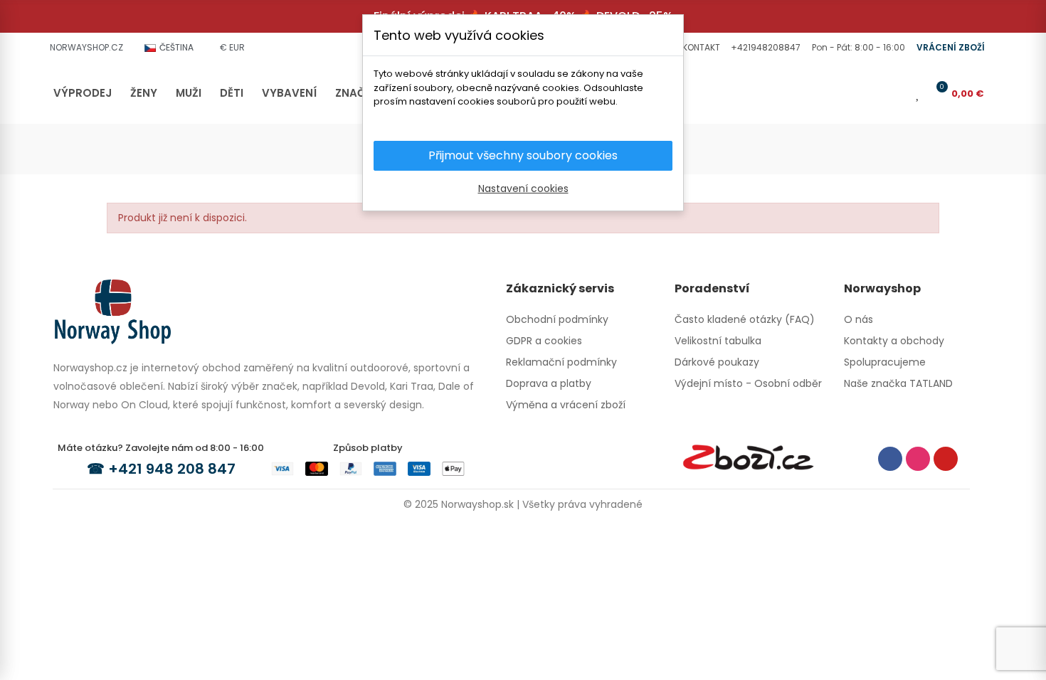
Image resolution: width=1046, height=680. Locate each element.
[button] (699, 48)
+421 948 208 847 (172, 469)
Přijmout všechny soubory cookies (523, 155)
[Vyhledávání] (874, 93)
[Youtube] (946, 459)
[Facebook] (890, 459)
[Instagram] (918, 459)
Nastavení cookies (523, 188)
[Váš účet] (898, 93)
